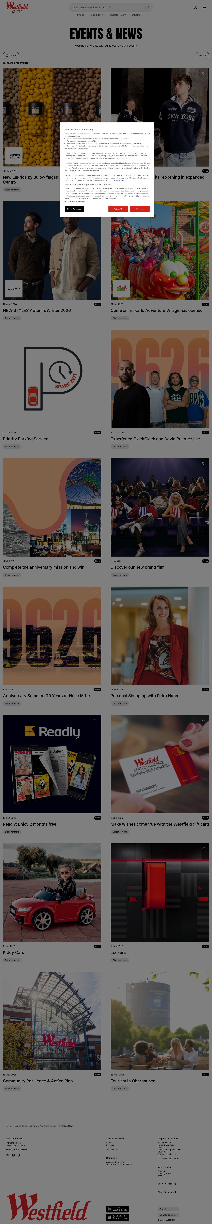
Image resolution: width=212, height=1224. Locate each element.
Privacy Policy (119, 180)
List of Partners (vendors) (75, 201)
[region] (107, 169)
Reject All (118, 209)
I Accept (139, 209)
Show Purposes (74, 209)
